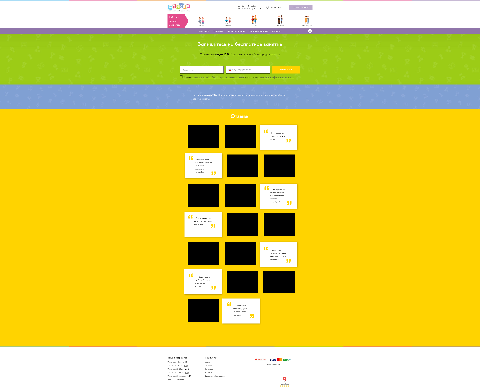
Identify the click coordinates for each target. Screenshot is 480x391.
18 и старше (307, 26)
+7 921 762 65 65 (277, 7)
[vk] (310, 31)
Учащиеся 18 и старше (177, 376)
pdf (184, 362)
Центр (207, 362)
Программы (218, 31)
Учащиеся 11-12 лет (176, 369)
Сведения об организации (215, 376)
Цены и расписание (236, 31)
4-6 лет (201, 26)
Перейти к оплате (273, 364)
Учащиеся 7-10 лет (175, 365)
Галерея (208, 365)
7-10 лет (228, 26)
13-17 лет (280, 26)
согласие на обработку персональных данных (218, 77)
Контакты (276, 31)
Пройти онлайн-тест (258, 31)
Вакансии (209, 369)
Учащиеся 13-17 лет (176, 373)
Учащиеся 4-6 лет (175, 362)
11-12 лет (254, 26)
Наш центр (204, 31)
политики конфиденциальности (276, 77)
